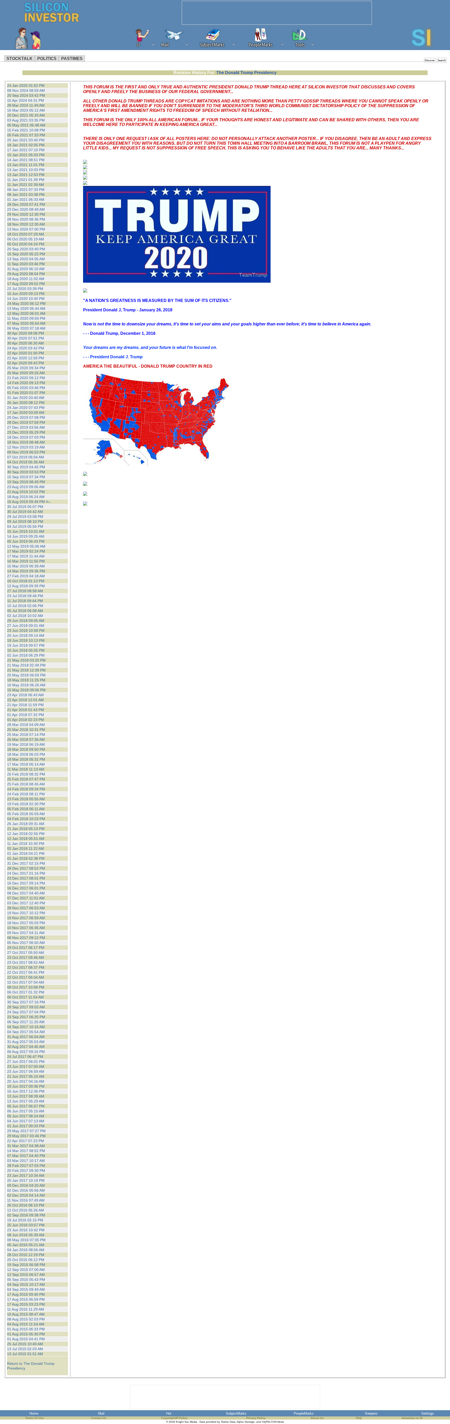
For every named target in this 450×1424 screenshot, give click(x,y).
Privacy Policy (255, 1418)
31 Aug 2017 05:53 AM (26, 1042)
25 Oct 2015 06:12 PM (25, 1260)
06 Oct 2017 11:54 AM (25, 997)
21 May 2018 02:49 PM (26, 665)
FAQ (359, 1418)
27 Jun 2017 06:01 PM (26, 1061)
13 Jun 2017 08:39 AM (25, 1096)
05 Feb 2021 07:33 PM (26, 135)
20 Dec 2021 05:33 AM (26, 115)
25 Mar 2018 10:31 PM (26, 730)
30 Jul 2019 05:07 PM (25, 507)
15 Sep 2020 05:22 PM (26, 254)
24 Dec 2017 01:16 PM (26, 873)
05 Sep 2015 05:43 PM (26, 1279)
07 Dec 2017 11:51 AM (26, 898)
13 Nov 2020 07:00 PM (26, 229)
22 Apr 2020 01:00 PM (25, 353)
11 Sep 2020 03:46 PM (26, 264)
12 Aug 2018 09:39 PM (26, 586)
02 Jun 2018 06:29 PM (26, 655)
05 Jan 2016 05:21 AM (25, 1245)
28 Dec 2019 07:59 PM (26, 422)
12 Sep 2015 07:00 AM (26, 1270)
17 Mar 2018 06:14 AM (26, 764)
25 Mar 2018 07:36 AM (26, 739)
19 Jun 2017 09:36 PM (26, 1086)
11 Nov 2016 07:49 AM (26, 1200)
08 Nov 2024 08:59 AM (26, 90)
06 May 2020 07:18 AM (26, 328)
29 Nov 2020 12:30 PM (26, 214)
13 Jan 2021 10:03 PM (26, 170)
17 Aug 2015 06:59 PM (26, 1299)
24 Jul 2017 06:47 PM (25, 1057)
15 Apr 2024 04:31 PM (25, 100)
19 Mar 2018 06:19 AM (26, 744)
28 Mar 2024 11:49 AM (26, 105)
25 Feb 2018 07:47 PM (26, 779)
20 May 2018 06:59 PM (26, 675)
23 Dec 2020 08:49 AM (26, 209)
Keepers (371, 1413)
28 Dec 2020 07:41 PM (26, 204)
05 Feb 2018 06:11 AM (26, 809)
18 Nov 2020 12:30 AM (26, 224)
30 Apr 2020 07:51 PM (25, 338)
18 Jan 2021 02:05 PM (26, 145)
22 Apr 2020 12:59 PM (25, 358)
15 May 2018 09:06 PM (26, 690)
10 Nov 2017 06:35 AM (26, 928)
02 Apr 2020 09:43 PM (25, 363)
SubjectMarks (236, 1413)
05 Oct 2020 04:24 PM (25, 244)
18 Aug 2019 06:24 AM (26, 497)
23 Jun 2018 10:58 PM (26, 630)
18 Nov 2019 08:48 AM (26, 442)
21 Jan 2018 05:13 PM (26, 829)
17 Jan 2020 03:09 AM (25, 412)
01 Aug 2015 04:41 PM (26, 1339)
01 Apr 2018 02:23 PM (25, 720)
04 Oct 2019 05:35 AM (25, 462)
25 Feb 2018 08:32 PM (26, 774)
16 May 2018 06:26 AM (26, 685)
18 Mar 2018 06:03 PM (26, 754)
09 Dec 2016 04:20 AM (26, 1185)
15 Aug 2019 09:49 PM (26, 502)
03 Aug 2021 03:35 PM (26, 120)
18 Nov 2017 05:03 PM (26, 923)
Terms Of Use (34, 1418)
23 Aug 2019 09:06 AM (26, 487)
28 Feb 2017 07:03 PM (26, 1166)
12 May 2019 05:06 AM (26, 546)
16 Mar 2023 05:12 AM (26, 110)
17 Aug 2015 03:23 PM (26, 1304)
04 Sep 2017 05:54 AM (26, 1032)
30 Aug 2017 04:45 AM (26, 1047)
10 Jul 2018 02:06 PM (25, 606)
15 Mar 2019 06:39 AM (26, 566)
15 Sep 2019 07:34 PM (26, 477)
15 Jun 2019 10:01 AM (25, 531)
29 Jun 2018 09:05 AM (25, 621)
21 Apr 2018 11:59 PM (25, 705)
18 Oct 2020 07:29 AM (25, 234)
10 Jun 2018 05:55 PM (26, 650)
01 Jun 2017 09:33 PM (26, 1126)
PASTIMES (72, 58)
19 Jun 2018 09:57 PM (26, 645)
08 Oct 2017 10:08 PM (25, 987)
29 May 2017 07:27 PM (26, 1131)
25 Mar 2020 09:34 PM (26, 368)
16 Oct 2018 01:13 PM (25, 581)
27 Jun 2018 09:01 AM (25, 625)
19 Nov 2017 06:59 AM (26, 918)
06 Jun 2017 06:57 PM (26, 1106)
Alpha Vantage (246, 1421)
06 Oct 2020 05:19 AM (25, 239)
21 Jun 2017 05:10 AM (25, 1076)
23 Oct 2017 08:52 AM (25, 962)
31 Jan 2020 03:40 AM (25, 398)
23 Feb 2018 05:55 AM (26, 799)
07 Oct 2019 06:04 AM (25, 457)
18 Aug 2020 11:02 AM (25, 279)
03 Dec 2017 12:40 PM (26, 903)
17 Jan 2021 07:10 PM (26, 150)
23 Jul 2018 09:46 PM (25, 596)
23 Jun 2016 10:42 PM (26, 1230)
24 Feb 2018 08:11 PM (26, 794)
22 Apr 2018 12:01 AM (25, 700)
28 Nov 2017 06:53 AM (26, 908)
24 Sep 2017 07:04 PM (26, 1012)
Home (33, 1413)
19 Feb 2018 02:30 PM (26, 804)
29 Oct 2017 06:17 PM (25, 948)
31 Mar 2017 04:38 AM (26, 1146)
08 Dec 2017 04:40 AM (26, 893)
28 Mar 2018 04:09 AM (26, 725)
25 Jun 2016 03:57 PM (26, 1225)
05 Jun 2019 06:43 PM (26, 541)
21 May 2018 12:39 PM (26, 670)
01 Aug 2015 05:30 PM (26, 1334)
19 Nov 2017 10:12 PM (26, 913)
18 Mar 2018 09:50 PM (26, 749)
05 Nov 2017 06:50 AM (26, 943)
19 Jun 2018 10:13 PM (26, 640)
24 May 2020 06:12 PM (26, 303)
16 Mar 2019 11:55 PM (26, 561)
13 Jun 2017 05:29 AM (25, 1101)
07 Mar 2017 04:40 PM (26, 1156)
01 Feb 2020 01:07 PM (26, 393)
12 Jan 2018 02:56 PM (26, 834)
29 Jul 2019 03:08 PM (25, 516)
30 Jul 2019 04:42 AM (25, 512)
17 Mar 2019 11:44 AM (26, 556)
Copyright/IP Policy (174, 1418)
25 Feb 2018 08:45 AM (26, 784)
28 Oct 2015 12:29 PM (25, 1255)
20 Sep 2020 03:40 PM (26, 249)
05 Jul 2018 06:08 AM (25, 611)
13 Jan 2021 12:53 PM (26, 175)
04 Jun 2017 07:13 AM (25, 1121)
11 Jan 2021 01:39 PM (25, 180)
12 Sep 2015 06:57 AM (26, 1274)
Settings (427, 1413)
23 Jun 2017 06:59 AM (25, 1071)
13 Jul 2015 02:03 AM (25, 1349)
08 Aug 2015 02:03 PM (26, 1319)
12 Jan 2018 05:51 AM (25, 839)
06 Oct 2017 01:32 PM (25, 992)
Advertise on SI (412, 1418)
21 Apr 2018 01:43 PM (25, 710)
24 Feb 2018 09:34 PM (26, 789)
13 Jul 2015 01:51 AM (25, 1354)
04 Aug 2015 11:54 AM (25, 1324)
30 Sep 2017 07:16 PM (26, 1002)
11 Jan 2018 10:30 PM (25, 843)
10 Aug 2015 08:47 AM (26, 1314)
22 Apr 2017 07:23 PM (25, 1141)
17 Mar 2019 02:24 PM (26, 551)
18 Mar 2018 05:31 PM (26, 759)
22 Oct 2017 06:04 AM (25, 977)
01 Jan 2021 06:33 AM (25, 199)
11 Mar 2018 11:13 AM (25, 769)
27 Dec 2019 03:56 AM (26, 427)
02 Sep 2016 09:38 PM (26, 1215)
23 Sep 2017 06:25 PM (26, 1017)
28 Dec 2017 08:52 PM (26, 868)
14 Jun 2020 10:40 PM (26, 298)
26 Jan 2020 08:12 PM (26, 403)
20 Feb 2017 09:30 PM (26, 1170)
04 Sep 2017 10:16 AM (26, 1027)
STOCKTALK (20, 58)
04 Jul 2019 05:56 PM (25, 526)
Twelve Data (228, 1421)
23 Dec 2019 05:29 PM (26, 432)
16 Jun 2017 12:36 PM (26, 1091)
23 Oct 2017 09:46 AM (25, 957)
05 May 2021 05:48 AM (26, 125)
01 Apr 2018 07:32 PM (25, 715)
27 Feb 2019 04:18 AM (26, 576)
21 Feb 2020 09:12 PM (26, 378)
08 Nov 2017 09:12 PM (26, 938)
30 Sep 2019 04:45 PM (26, 467)
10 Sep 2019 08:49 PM (26, 482)
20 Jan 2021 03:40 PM (26, 140)
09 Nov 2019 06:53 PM (26, 452)
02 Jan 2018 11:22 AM (25, 848)
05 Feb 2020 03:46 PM (26, 388)
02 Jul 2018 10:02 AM (25, 616)
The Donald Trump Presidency (246, 72)
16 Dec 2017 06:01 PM (26, 888)
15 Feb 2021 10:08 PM (26, 130)
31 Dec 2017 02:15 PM (26, 863)
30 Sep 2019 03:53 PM (26, 472)
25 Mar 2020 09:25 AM (26, 373)
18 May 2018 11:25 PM (26, 680)
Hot (168, 1413)
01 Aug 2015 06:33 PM (26, 1329)
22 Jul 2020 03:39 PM (25, 289)
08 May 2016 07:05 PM (26, 1240)
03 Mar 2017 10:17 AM (26, 1161)
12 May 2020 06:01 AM (26, 313)
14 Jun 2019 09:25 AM (25, 536)
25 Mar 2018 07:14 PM (26, 734)
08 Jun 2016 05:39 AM (25, 1235)
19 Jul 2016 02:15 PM (25, 1220)
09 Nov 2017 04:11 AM (26, 933)
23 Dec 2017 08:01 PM (26, 878)
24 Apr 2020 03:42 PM (25, 348)
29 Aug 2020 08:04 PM (26, 274)
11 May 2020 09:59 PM (26, 318)
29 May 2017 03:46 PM (26, 1136)
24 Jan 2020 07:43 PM (26, 407)
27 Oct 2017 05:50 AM (25, 952)
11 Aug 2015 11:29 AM (25, 1309)
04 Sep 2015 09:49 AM (26, 1289)
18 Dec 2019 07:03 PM (26, 437)
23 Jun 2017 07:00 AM (25, 1066)
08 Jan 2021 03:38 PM (26, 194)
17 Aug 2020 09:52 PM (26, 284)
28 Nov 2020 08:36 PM (26, 219)
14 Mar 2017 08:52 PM (26, 1151)
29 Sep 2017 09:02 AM (26, 1007)
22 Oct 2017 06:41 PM (25, 972)
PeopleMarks (304, 1413)
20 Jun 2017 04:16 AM (25, 1081)
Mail (101, 1413)
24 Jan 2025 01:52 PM (26, 85)
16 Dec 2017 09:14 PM (26, 883)
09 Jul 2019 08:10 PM (25, 521)
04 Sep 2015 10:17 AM (26, 1284)
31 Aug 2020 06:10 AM (26, 269)
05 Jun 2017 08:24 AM (25, 1116)
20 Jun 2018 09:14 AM (25, 635)
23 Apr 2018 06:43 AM (25, 695)
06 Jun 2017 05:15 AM (25, 1111)
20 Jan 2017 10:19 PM (26, 1180)
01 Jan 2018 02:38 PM (26, 858)
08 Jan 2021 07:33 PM (26, 189)
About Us (317, 1418)
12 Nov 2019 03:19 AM (26, 447)
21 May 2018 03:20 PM (26, 660)
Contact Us (98, 1418)
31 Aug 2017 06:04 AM (26, 1037)
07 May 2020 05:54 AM (26, 323)
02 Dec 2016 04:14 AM (26, 1195)
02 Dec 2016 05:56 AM (26, 1190)
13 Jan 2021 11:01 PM (25, 165)
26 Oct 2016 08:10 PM (25, 1205)
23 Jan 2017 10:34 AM (25, 1175)
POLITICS (47, 58)
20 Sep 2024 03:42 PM (26, 95)
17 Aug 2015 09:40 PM (26, 1294)
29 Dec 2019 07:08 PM (26, 417)
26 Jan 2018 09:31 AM (25, 824)
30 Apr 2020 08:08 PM (25, 333)
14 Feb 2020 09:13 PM (26, 383)
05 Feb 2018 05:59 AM (26, 814)
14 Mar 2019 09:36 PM (26, 571)
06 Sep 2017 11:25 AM (26, 1022)
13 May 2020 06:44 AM (26, 308)
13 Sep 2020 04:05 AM (26, 259)
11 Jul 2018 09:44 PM (25, 601)
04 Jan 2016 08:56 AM (25, 1250)
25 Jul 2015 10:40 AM (25, 1344)
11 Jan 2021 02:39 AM (25, 185)
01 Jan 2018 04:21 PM (26, 853)
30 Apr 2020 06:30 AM (25, 343)
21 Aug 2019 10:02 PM (26, 492)
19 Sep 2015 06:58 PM (26, 1265)
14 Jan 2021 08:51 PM (26, 160)
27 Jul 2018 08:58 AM (25, 591)
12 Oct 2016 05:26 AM (25, 1210)
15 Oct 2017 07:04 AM (25, 982)
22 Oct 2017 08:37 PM (25, 967)
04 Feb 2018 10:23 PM (26, 819)
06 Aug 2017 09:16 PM (26, 1052)
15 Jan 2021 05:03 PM (26, 155)
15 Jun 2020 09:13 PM (26, 294)
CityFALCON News (273, 1421)
